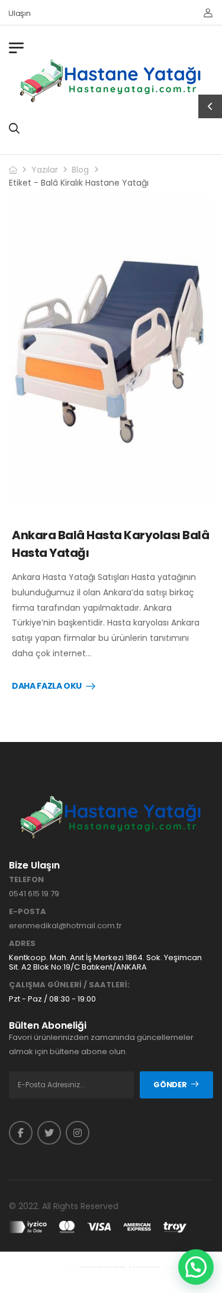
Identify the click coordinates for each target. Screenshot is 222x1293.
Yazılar (44, 170)
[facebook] (21, 1133)
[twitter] (49, 1133)
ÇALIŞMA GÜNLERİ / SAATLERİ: (69, 985)
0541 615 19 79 (34, 893)
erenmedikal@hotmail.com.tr (65, 925)
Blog (80, 170)
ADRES (22, 943)
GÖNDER (169, 1084)
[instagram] (77, 1133)
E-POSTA (27, 911)
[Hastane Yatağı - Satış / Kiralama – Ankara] (111, 80)
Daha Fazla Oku (47, 686)
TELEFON (26, 879)
